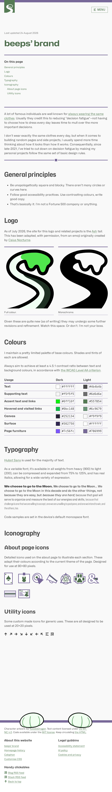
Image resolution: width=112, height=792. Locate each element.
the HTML (80, 732)
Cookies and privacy (69, 754)
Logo (7, 71)
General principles (14, 67)
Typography (11, 80)
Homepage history (14, 750)
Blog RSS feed (16, 772)
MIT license (48, 732)
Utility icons (14, 93)
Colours (8, 76)
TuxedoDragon (37, 728)
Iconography (11, 84)
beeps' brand (11, 745)
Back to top (14, 781)
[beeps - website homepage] (9, 6)
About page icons (17, 88)
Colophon (9, 754)
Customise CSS (13, 759)
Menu (101, 9)
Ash (94, 231)
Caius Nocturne (19, 240)
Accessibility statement (71, 745)
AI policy (63, 750)
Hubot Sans (12, 460)
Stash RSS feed (17, 777)
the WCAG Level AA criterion (81, 370)
